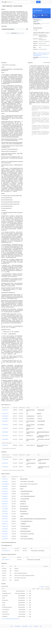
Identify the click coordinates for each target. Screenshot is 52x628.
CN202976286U (5, 516)
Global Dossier (45, 57)
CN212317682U (5, 528)
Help (41, 626)
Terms (30, 626)
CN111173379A (5, 521)
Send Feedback (17, 626)
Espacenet (40, 57)
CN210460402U (5, 538)
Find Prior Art (45, 15)
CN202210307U (5, 503)
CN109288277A (5, 496)
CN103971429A (5, 518)
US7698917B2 (4, 445)
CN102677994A (5, 428)
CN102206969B (5, 486)
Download (42, 586)
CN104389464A (5, 498)
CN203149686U (5, 439)
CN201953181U (5, 511)
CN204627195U (5, 526)
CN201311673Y (5, 506)
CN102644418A (5, 424)
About (11, 626)
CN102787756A (5, 435)
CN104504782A (5, 493)
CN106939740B (5, 463)
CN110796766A (5, 466)
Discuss (34, 58)
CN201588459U (5, 416)
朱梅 (37, 21)
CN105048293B (5, 459)
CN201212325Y (5, 478)
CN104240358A (5, 508)
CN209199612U (5, 491)
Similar (36, 16)
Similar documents (39, 54)
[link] (4, 591)
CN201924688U (5, 418)
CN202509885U (5, 432)
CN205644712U (5, 523)
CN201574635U (5, 409)
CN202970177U (5, 536)
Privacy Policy (35, 626)
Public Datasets (25, 626)
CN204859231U (5, 531)
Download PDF (37, 15)
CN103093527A (5, 533)
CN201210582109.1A (6, 550)
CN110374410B (5, 501)
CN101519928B (5, 513)
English (41, 19)
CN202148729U (5, 421)
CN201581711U (5, 413)
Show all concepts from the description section (10, 618)
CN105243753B (5, 488)
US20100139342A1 (5, 483)
